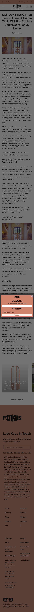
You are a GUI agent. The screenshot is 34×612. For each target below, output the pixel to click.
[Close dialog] (32, 296)
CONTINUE (17, 315)
